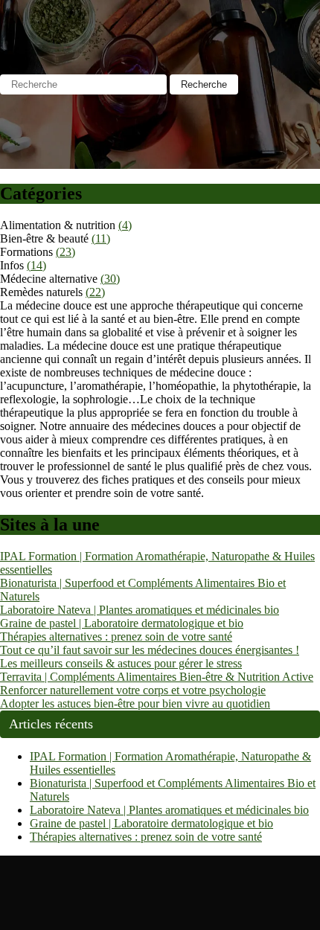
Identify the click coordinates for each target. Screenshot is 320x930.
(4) (125, 225)
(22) (95, 292)
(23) (65, 252)
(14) (36, 265)
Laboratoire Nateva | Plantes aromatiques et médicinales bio (139, 609)
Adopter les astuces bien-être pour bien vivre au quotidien (135, 703)
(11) (101, 238)
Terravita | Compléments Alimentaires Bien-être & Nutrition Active (156, 676)
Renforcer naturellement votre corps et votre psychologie (133, 690)
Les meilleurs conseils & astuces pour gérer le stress (121, 663)
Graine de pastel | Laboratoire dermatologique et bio (121, 623)
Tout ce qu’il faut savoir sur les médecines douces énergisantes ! (149, 650)
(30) (110, 278)
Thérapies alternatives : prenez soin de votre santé (116, 636)
